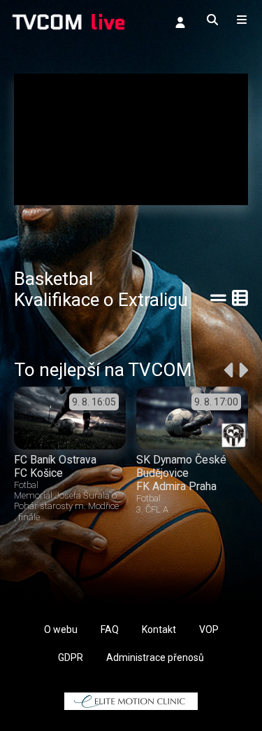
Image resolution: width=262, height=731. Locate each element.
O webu (61, 629)
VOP (209, 629)
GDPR (70, 657)
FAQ (110, 629)
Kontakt (159, 629)
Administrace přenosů (155, 657)
